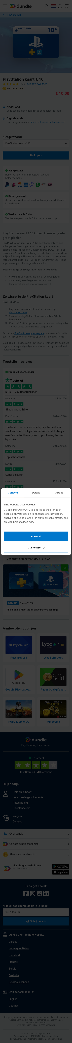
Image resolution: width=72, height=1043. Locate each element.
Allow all (36, 536)
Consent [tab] (13, 492)
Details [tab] (36, 492)
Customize (34, 547)
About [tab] (59, 492)
